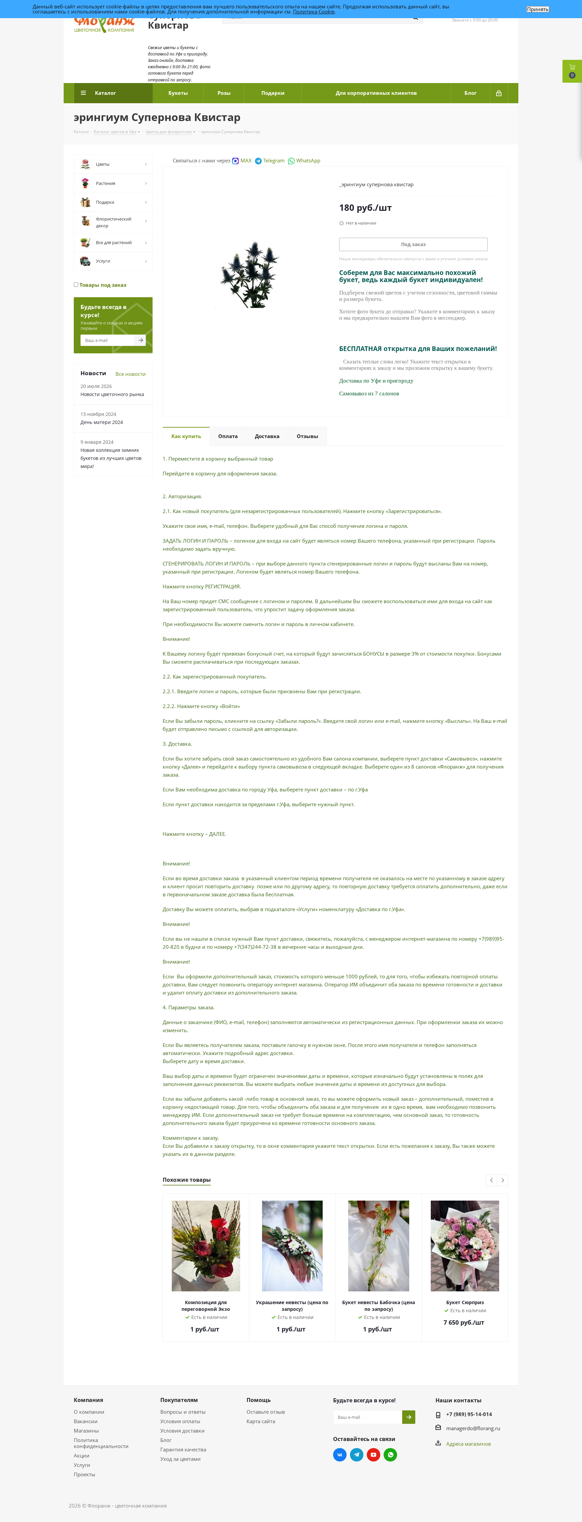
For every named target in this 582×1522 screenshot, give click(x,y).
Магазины (86, 1430)
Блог (165, 1440)
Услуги (82, 1464)
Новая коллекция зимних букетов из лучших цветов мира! (110, 458)
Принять (538, 9)
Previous (491, 1180)
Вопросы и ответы (183, 1411)
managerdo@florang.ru (473, 1428)
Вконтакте (340, 1454)
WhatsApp (308, 160)
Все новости (131, 373)
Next (502, 1180)
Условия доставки (182, 1430)
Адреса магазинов (468, 1443)
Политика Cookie (313, 11)
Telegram (274, 160)
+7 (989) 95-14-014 (469, 1414)
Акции (82, 1455)
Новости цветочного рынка (112, 394)
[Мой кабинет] (499, 93)
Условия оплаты (180, 1421)
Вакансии (86, 1421)
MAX (246, 160)
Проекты (84, 1474)
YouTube (373, 1454)
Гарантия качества (183, 1449)
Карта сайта (261, 1421)
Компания (88, 1400)
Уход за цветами (180, 1458)
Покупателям (179, 1400)
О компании (89, 1411)
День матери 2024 (101, 422)
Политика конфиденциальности (101, 1443)
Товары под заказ (102, 284)
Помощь (259, 1400)
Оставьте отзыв (266, 1411)
